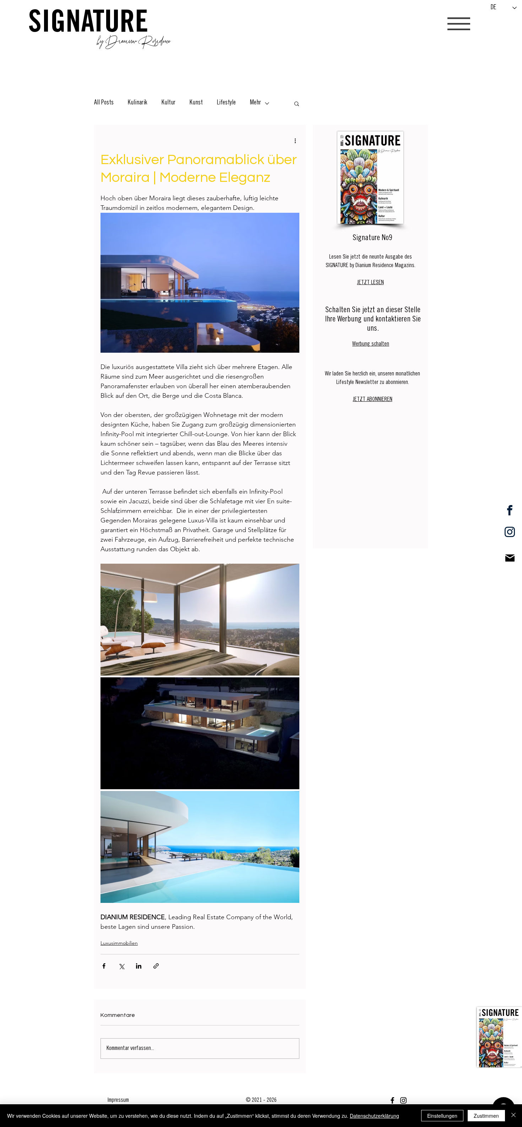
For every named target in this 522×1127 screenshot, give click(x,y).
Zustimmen (486, 1115)
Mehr (255, 103)
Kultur (168, 103)
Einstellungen (442, 1115)
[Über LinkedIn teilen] (138, 966)
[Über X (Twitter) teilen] (121, 966)
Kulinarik (137, 103)
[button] (458, 23)
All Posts (104, 103)
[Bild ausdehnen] (199, 620)
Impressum (118, 1100)
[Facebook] (392, 1100)
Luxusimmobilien (119, 943)
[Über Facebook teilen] (103, 966)
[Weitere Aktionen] (295, 140)
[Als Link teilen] (156, 966)
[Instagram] (403, 1100)
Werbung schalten (370, 344)
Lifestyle (226, 103)
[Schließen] (513, 1115)
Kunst (196, 103)
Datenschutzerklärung (374, 1115)
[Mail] (510, 558)
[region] (499, 1037)
